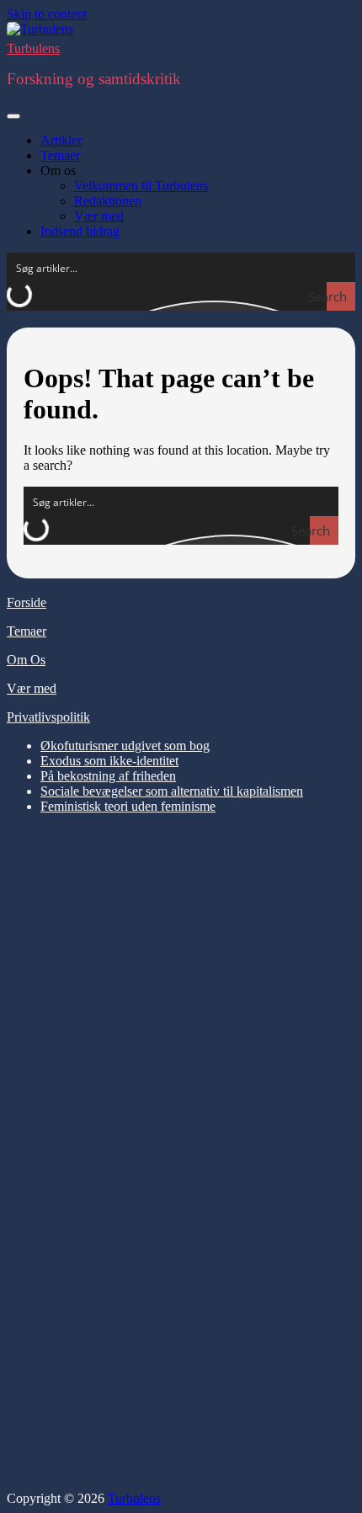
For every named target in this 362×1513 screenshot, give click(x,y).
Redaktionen (107, 201)
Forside (26, 602)
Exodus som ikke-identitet (109, 761)
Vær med (99, 216)
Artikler (61, 140)
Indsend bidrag (80, 231)
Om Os (26, 660)
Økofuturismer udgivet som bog (125, 745)
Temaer (60, 155)
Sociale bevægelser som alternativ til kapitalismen (171, 791)
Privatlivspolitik (48, 717)
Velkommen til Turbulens (141, 185)
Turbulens (33, 48)
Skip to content (47, 14)
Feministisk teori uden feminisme (128, 806)
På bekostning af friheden (108, 776)
